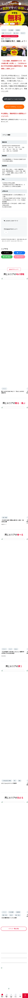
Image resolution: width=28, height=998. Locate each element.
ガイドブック (16, 996)
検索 (20, 996)
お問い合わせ (20, 980)
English (22, 4)
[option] (13, 336)
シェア (20, 252)
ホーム (6, 23)
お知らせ (3, 980)
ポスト (7, 252)
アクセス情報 (11, 996)
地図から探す (6, 996)
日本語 (19, 4)
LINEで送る (7, 256)
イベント (12, 23)
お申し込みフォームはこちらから (14, 99)
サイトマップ (13, 980)
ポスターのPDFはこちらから (14, 106)
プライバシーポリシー (5, 981)
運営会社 (8, 980)
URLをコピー (20, 256)
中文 (25, 4)
